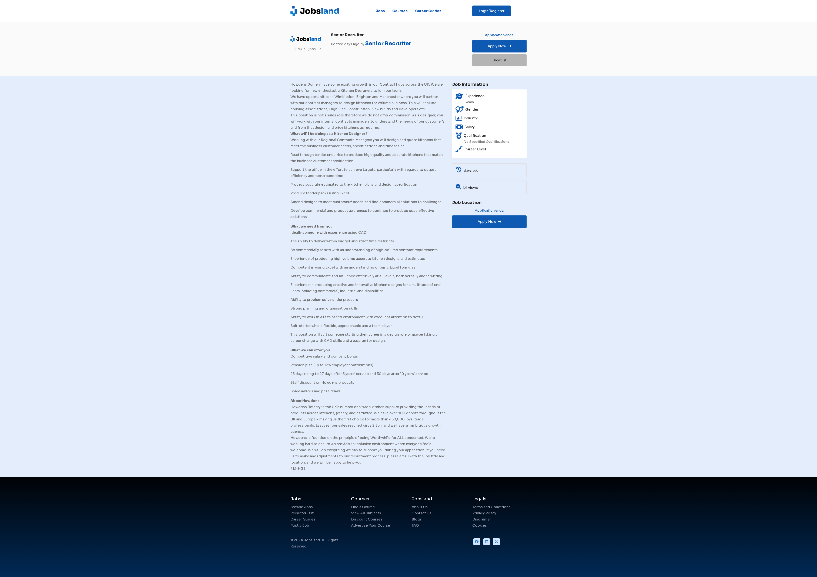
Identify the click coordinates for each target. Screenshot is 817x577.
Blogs (417, 519)
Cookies (479, 525)
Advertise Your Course (370, 525)
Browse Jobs (301, 507)
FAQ (415, 525)
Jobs (380, 11)
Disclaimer (481, 519)
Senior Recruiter (388, 43)
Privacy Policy (484, 513)
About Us (420, 507)
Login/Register (491, 11)
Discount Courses (366, 519)
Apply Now (497, 46)
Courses (400, 11)
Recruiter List (302, 513)
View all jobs (305, 49)
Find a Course (363, 507)
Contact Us (421, 513)
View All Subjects (366, 513)
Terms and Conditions (491, 507)
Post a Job (299, 525)
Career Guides (428, 11)
